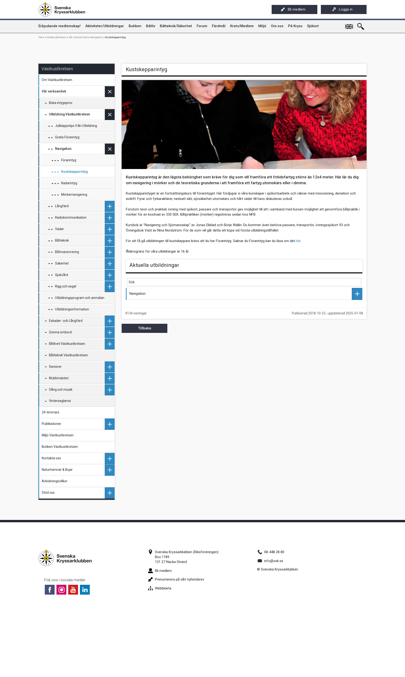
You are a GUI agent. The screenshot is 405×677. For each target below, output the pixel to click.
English (349, 25)
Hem (41, 37)
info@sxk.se (273, 561)
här (298, 241)
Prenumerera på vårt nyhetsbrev (179, 579)
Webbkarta (163, 588)
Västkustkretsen (56, 37)
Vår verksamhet (78, 37)
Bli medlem (296, 9)
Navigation (96, 37)
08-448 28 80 (274, 552)
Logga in (346, 9)
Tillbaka (144, 328)
